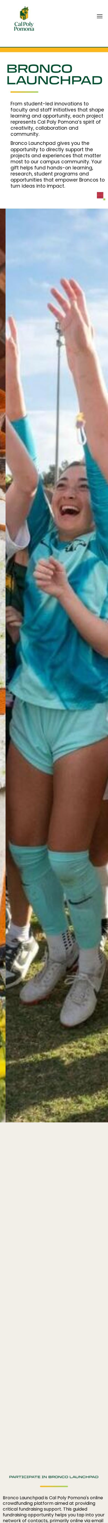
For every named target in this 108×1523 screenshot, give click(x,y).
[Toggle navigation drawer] (99, 16)
